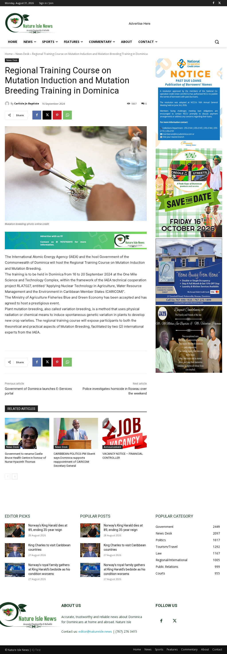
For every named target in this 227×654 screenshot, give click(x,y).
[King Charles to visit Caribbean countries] (15, 550)
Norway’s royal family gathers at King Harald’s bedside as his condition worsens (49, 569)
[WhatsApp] (67, 115)
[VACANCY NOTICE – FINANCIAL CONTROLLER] (124, 433)
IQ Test (36, 650)
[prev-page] (7, 476)
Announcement (112, 447)
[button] (216, 41)
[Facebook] (213, 3)
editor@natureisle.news (95, 631)
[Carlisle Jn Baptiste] (8, 103)
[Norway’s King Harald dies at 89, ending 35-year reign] (15, 530)
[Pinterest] (57, 115)
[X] (219, 3)
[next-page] (15, 476)
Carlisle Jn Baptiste (26, 103)
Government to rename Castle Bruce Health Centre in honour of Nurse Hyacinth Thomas (25, 457)
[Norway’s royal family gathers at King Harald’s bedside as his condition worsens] (15, 570)
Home (9, 54)
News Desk (22, 54)
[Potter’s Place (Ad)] (189, 304)
